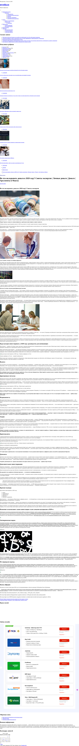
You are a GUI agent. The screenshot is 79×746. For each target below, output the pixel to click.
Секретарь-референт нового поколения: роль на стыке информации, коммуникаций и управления (23, 38)
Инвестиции (5, 24)
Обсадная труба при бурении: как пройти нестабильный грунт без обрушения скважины (21, 37)
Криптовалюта (5, 27)
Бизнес (3, 19)
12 (3, 738)
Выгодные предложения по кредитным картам (12, 717)
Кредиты (7, 13)
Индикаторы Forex (9, 29)
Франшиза (9, 23)
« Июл (1, 744)
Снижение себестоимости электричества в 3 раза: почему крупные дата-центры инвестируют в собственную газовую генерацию (29, 40)
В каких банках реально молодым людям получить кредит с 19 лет (14, 599)
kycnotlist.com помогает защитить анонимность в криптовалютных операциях (12, 142)
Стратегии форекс (9, 30)
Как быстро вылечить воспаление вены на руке (12, 39)
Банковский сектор (6, 11)
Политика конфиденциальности (9, 719)
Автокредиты (10, 14)
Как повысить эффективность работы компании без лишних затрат (16, 41)
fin (0, 183)
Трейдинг (4, 28)
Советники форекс (9, 32)
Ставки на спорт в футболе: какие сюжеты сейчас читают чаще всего (11, 126)
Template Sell (23, 745)
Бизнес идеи (7, 21)
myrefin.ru (4, 4)
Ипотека (9, 16)
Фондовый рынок (8, 26)
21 (6, 740)
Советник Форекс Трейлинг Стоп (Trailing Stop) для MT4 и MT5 (13, 600)
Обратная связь (5, 718)
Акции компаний (8, 25)
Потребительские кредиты (13, 15)
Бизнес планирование (9, 20)
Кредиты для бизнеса (11, 17)
